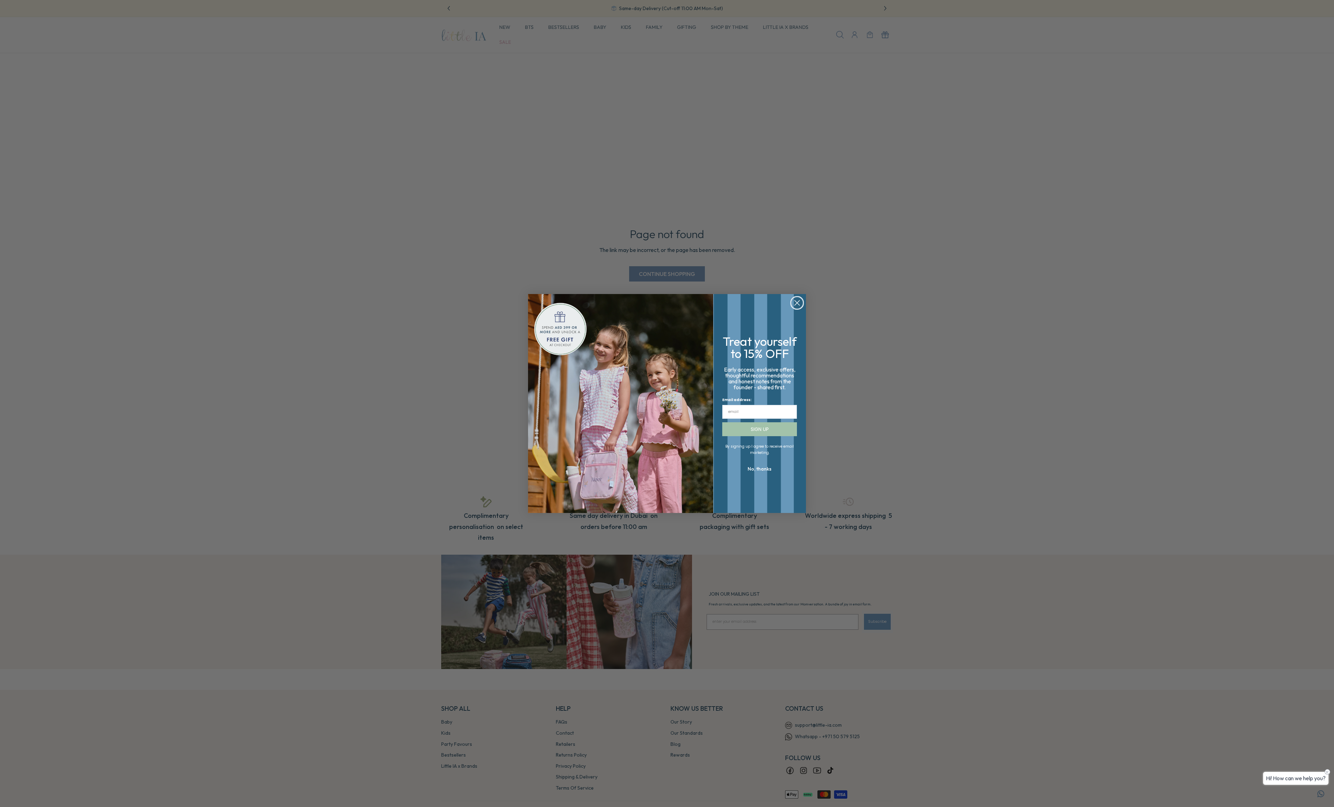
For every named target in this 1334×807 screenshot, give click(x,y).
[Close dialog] (797, 303)
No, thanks (760, 469)
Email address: (736, 399)
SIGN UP (760, 429)
